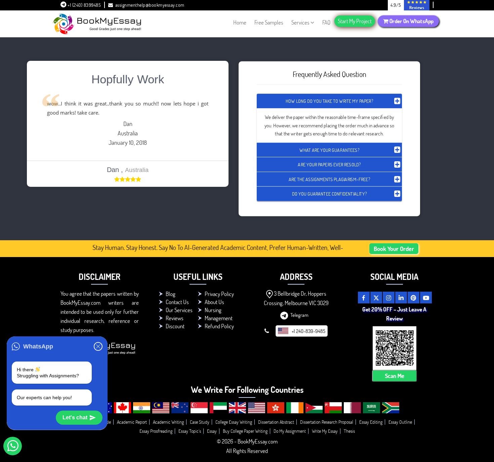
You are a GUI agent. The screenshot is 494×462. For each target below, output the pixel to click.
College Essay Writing (233, 422)
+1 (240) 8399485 (84, 5)
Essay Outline (400, 422)
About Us (214, 302)
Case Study (199, 422)
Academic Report (132, 422)
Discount (175, 326)
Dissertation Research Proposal (326, 422)
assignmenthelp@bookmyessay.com (149, 5)
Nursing (213, 310)
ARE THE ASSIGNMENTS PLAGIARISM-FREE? (329, 179)
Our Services (179, 310)
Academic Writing (168, 422)
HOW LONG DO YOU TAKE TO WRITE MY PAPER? (329, 101)
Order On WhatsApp (411, 21)
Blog (170, 294)
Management (219, 318)
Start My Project (355, 21)
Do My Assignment (290, 431)
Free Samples (268, 22)
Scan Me (394, 376)
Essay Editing (370, 422)
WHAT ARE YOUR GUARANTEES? (329, 149)
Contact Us (177, 302)
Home (239, 22)
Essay (212, 431)
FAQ (326, 22)
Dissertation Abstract (276, 422)
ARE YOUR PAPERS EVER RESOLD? (329, 164)
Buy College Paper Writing (245, 431)
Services (300, 22)
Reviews (174, 318)
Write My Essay (325, 431)
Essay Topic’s (189, 431)
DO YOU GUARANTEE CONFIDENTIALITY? (329, 194)
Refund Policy (219, 326)
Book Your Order (394, 249)
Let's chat (75, 417)
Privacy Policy (219, 294)
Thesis (349, 431)
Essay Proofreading (155, 431)
